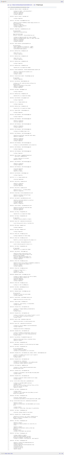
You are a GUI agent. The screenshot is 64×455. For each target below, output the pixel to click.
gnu (8, 4)
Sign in (62, 1)
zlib (34, 4)
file (28, 7)
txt (59, 453)
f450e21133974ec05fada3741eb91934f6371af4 (22, 4)
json (62, 453)
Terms (11, 453)
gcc (10, 4)
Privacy (9, 453)
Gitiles (6, 453)
